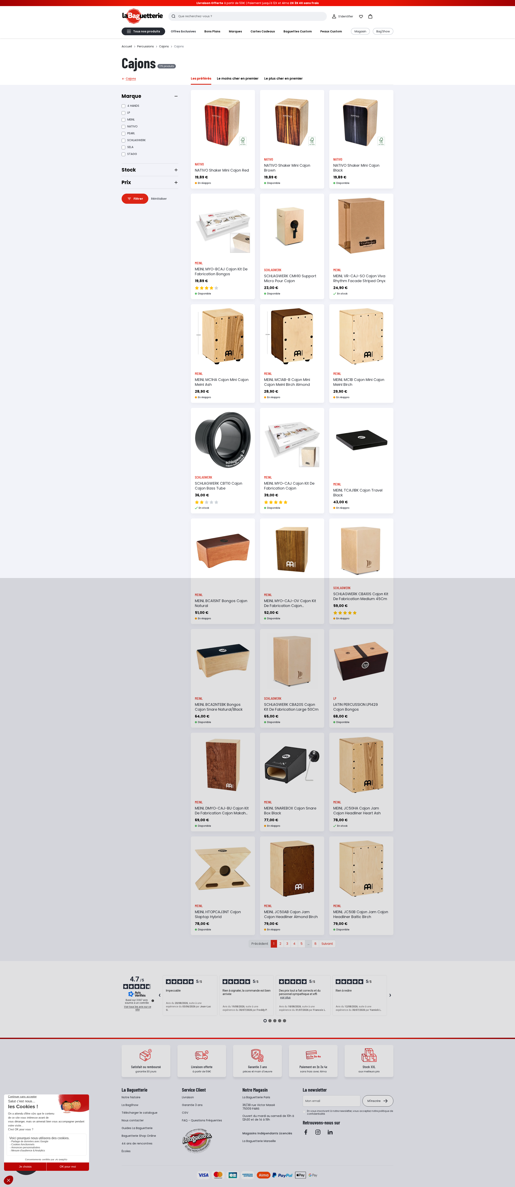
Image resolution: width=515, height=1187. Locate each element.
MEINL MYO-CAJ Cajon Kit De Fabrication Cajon (289, 486)
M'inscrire (374, 1101)
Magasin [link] (360, 31)
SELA (130, 147)
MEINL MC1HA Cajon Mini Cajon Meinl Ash (221, 382)
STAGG (132, 154)
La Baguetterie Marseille (259, 1141)
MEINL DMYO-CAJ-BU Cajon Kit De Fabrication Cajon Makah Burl (222, 813)
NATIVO (132, 126)
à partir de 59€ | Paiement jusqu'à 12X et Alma (257, 3)
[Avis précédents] (159, 995)
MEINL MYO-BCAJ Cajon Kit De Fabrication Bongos (221, 271)
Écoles (126, 1151)
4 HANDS (133, 106)
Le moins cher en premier (238, 78)
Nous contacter (133, 1120)
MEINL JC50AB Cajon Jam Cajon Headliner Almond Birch (291, 914)
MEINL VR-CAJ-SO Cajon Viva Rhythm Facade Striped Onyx (359, 278)
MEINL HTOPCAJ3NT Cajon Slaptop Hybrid (218, 914)
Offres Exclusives (183, 31)
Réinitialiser (159, 198)
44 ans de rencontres (137, 1143)
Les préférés (201, 78)
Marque (131, 96)
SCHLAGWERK (136, 140)
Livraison (188, 1097)
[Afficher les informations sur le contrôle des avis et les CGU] (152, 1000)
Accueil (127, 46)
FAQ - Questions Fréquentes (202, 1120)
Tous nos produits (146, 31)
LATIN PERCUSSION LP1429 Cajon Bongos (355, 707)
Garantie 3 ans (192, 1105)
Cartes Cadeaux (263, 31)
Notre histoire (131, 1097)
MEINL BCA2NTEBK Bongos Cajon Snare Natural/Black (219, 707)
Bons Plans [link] (212, 31)
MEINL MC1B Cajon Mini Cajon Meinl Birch (358, 382)
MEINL (131, 119)
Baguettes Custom (298, 31)
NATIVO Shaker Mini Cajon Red (222, 170)
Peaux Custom (331, 31)
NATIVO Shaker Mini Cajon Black (356, 168)
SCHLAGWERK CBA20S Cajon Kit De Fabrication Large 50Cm (291, 707)
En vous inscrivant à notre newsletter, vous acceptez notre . (350, 1112)
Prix (126, 182)
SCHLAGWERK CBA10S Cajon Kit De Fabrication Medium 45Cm (360, 596)
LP (128, 112)
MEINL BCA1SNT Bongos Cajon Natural (221, 603)
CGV (185, 1113)
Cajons (164, 46)
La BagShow (130, 1105)
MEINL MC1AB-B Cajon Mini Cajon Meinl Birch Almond (287, 382)
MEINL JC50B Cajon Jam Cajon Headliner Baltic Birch (360, 914)
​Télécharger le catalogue (139, 1113)
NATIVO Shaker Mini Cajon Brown (287, 168)
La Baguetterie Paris (256, 1097)
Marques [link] (235, 31)
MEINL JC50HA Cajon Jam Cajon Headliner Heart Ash (357, 811)
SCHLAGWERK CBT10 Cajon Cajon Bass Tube (218, 486)
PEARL (131, 133)
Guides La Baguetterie (137, 1128)
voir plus (285, 997)
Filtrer (138, 199)
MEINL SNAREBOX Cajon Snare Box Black (290, 811)
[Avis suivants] (390, 995)
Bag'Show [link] (383, 31)
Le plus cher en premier (283, 78)
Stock (129, 169)
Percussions (145, 46)
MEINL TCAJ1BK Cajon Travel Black (357, 493)
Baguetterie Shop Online (139, 1136)
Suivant (327, 943)
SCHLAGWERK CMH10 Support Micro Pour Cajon (290, 278)
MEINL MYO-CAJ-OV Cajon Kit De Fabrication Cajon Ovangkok (290, 605)
